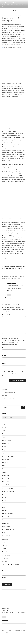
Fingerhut (8, 268)
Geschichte (5, 478)
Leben (4, 507)
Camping (4, 453)
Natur (3, 520)
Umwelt (4, 552)
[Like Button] (4, 258)
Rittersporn (9, 270)
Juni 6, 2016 (5, 610)
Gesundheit (5, 485)
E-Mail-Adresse (7, 356)
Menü (14, 10)
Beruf (3, 437)
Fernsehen (5, 462)
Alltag (7, 266)
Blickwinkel (5, 443)
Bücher (4, 446)
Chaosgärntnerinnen (8, 456)
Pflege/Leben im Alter (8, 529)
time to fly (9, 2)
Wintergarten (6, 558)
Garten (14, 268)
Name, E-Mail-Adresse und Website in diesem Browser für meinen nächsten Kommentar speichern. (13, 374)
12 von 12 (4, 424)
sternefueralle (11, 283)
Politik (4, 532)
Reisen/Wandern (7, 536)
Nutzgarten (5, 523)
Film (3, 465)
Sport (3, 542)
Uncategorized (20, 266)
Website (4, 364)
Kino (3, 494)
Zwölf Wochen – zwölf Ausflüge (10, 564)
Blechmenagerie (6, 440)
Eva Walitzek (17, 15)
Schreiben (5, 539)
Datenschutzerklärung (7, 630)
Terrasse (4, 545)
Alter (3, 430)
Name (4, 348)
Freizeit (12, 266)
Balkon (4, 434)
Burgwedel (5, 450)
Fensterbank (5, 459)
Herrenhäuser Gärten (8, 491)
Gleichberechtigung (7, 488)
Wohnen (4, 561)
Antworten (10, 298)
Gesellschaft (5, 481)
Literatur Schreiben (7, 513)
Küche (4, 497)
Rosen (15, 270)
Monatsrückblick (7, 517)
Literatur (4, 510)
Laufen (4, 504)
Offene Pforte (6, 526)
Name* (4, 570)
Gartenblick (5, 475)
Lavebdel (20, 268)
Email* (4, 577)
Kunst (4, 501)
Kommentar (6, 315)
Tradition (4, 548)
